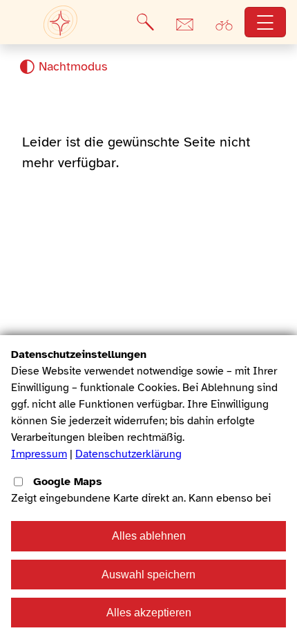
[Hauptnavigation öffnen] (266, 22)
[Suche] (145, 22)
